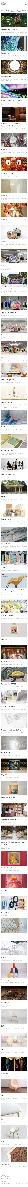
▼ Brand (24, 10)
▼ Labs (2, 10)
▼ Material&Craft (14, 11)
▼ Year (7, 10)
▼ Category (19, 11)
